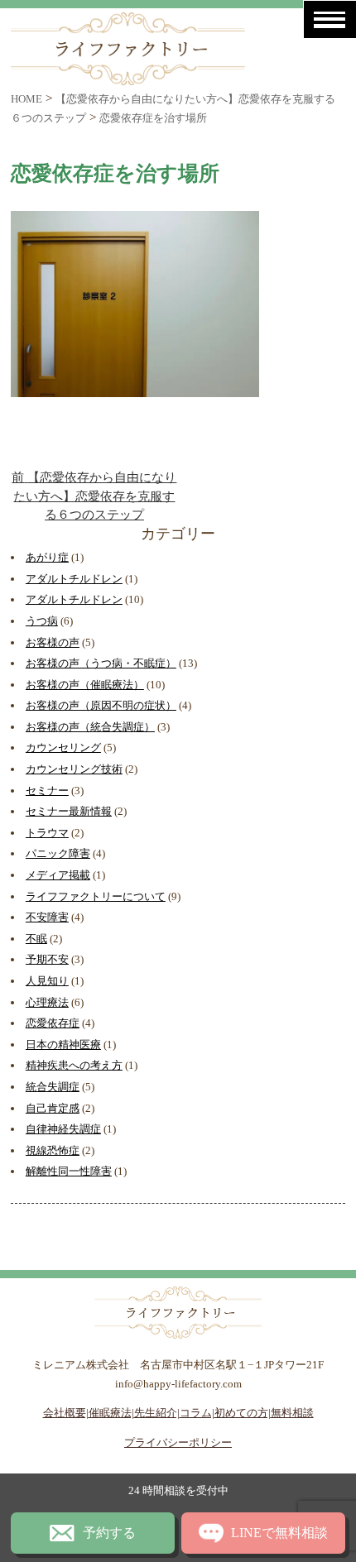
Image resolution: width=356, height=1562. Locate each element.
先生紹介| (157, 1412)
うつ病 (42, 621)
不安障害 (47, 917)
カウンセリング (63, 747)
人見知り (47, 981)
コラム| (197, 1412)
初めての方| (242, 1412)
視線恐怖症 (52, 1150)
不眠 (36, 938)
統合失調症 (52, 1086)
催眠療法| (111, 1412)
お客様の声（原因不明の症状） (101, 705)
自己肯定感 (52, 1108)
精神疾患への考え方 (74, 1065)
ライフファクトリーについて (96, 896)
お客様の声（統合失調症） (90, 727)
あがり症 (47, 557)
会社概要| (66, 1412)
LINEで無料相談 (279, 1533)
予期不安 (47, 959)
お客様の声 (52, 642)
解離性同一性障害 (69, 1171)
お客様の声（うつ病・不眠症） (101, 663)
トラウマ (47, 833)
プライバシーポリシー (178, 1442)
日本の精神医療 (63, 1044)
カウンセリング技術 (74, 769)
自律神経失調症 (63, 1129)
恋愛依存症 (52, 1023)
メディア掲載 (58, 875)
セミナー (47, 790)
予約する (109, 1533)
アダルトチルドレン (74, 579)
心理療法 (47, 1002)
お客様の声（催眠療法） (85, 684)
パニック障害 (58, 853)
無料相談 (292, 1412)
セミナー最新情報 (69, 811)
